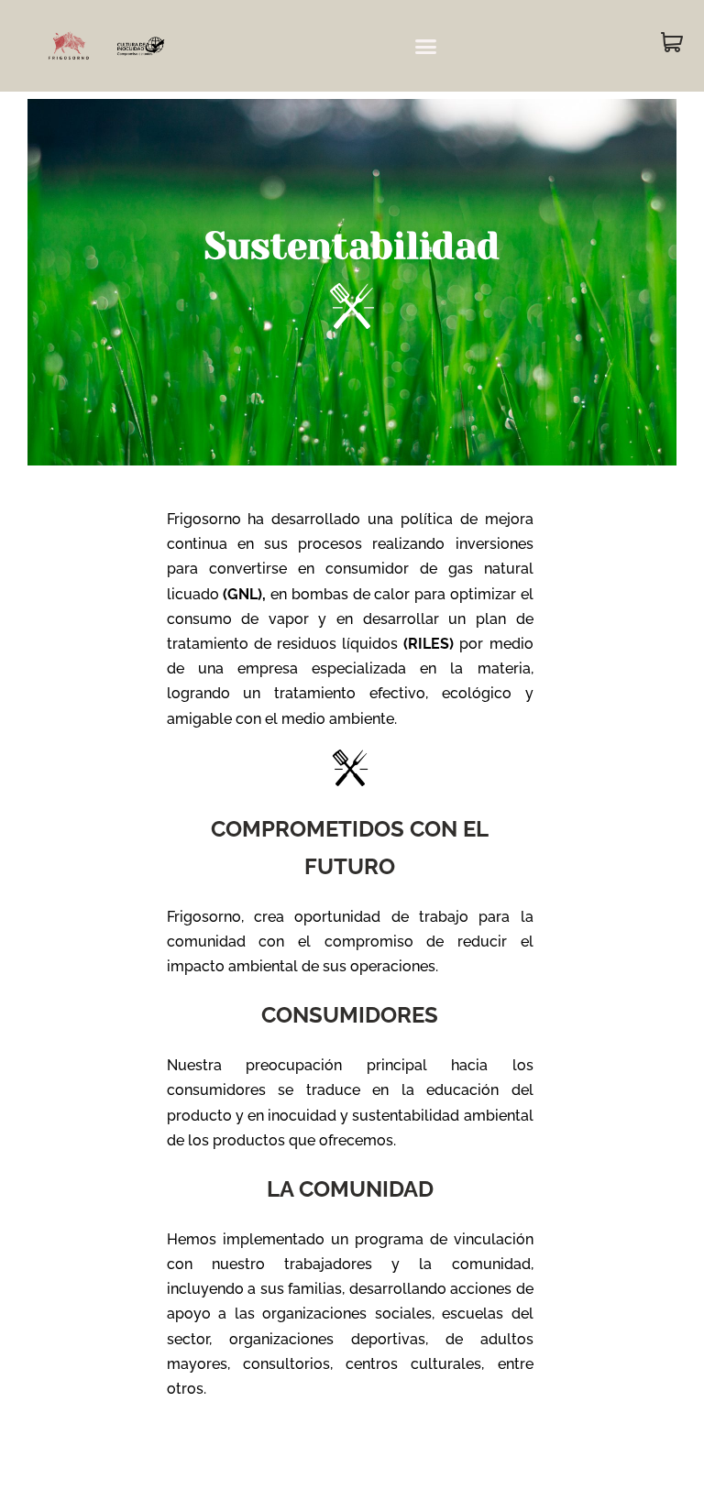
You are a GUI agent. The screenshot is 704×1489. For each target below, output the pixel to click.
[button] (426, 45)
